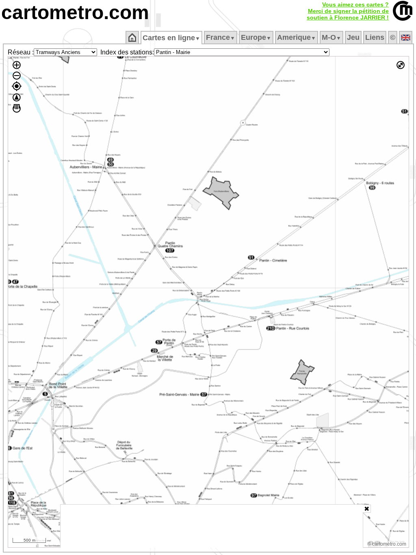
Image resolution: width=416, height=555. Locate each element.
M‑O (331, 37)
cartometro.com (75, 12)
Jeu (353, 37)
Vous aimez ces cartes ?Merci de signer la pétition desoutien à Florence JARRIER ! (348, 11)
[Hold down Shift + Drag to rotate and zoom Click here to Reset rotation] (17, 97)
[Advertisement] (212, 526)
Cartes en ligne (171, 38)
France (220, 37)
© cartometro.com (386, 544)
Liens (374, 37)
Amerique (296, 37)
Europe (256, 37)
